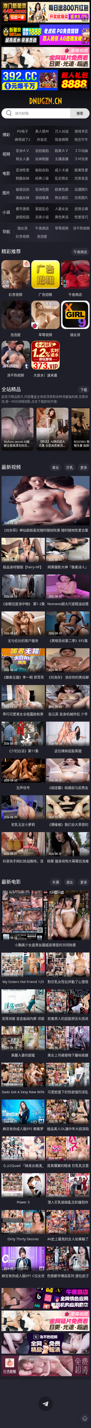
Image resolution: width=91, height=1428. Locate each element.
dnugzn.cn (45, 101)
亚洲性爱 (22, 170)
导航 (6, 231)
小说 (6, 212)
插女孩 (22, 228)
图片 (6, 192)
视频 (6, 154)
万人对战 (61, 131)
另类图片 (81, 197)
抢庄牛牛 (81, 139)
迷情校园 (22, 217)
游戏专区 (81, 131)
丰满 (55, 882)
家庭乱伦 (42, 208)
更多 (83, 467)
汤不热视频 (81, 228)
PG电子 (22, 131)
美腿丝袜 (22, 197)
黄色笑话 (61, 217)
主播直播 (61, 158)
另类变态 (81, 178)
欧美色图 (61, 189)
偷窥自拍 (22, 189)
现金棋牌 (61, 139)
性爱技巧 (81, 217)
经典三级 (42, 178)
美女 (55, 467)
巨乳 (69, 467)
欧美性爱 (81, 170)
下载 (83, 389)
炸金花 (42, 139)
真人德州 (42, 131)
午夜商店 (42, 228)
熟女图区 (61, 197)
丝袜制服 (42, 158)
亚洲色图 (42, 189)
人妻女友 (61, 208)
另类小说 (42, 217)
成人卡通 (61, 170)
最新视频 (11, 467)
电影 (6, 173)
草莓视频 (61, 228)
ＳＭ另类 (81, 158)
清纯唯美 (42, 197)
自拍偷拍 (42, 150)
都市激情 (22, 208)
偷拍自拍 (42, 170)
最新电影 (11, 882)
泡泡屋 (42, 236)
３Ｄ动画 (81, 150)
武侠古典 (81, 208)
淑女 (69, 882)
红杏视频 (22, 236)
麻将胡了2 (22, 139)
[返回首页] (85, 1418)
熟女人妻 (22, 158)
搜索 (79, 113)
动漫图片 (81, 189)
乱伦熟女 (61, 178)
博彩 (6, 134)
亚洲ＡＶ (22, 150)
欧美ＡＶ (61, 150)
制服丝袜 (22, 178)
